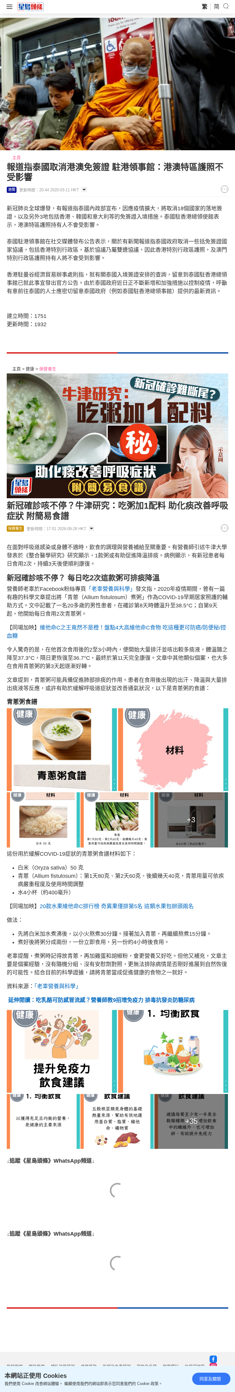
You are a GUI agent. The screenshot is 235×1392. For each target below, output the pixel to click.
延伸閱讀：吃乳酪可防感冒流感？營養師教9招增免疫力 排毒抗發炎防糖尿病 (101, 1000)
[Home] (30, 6)
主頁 (16, 157)
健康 (30, 368)
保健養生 (47, 368)
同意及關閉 (210, 1378)
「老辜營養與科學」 (111, 589)
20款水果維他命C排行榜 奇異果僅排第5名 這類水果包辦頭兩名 (117, 906)
